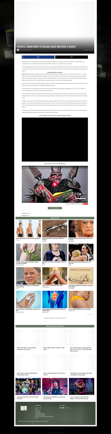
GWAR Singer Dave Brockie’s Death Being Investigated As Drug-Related (81, 374)
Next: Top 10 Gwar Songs (55, 208)
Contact (36, 417)
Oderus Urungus (45, 83)
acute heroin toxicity (79, 83)
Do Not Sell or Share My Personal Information (44, 416)
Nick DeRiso (22, 49)
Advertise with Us (38, 407)
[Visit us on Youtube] (63, 408)
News (28, 215)
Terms (36, 409)
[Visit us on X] (68, 408)
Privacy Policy (38, 412)
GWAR (54, 61)
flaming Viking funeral (50, 85)
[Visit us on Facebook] (66, 408)
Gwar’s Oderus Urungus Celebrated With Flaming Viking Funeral (27, 374)
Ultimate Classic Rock (76, 204)
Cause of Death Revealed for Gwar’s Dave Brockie (54, 374)
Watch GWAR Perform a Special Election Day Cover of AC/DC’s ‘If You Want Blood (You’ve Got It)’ (81, 349)
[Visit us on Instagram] (61, 408)
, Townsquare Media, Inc (35, 421)
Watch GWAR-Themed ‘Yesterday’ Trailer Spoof (54, 348)
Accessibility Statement (40, 413)
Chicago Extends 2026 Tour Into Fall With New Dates (27, 397)
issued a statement (35, 74)
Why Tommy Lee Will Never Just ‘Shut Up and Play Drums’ (54, 397)
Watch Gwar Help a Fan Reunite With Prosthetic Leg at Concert (26, 348)
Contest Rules (38, 410)
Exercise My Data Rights (40, 414)
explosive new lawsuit (37, 63)
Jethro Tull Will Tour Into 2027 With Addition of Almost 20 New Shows (79, 397)
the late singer (39, 61)
